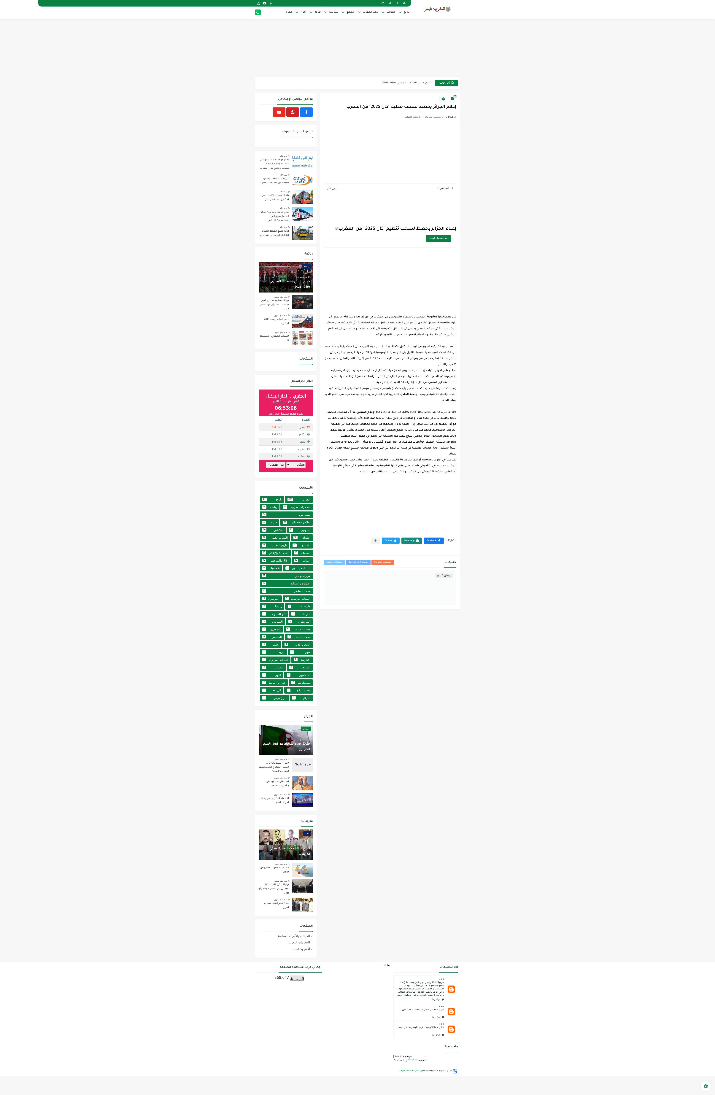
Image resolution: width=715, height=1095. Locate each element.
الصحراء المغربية (297, 507)
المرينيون (271, 598)
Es (390, 3)
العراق (301, 698)
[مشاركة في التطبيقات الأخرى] (375, 541)
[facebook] (271, 3)
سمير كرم (286, 514)
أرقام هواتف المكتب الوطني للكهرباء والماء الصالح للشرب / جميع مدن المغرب (275, 164)
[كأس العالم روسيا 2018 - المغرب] (302, 321)
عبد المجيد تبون (298, 568)
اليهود (272, 675)
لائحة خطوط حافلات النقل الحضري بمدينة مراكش (275, 197)
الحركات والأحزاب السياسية (293, 935)
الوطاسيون (274, 614)
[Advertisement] (357, 48)
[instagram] (258, 3)
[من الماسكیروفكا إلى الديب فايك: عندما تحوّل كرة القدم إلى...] (302, 302)
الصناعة (273, 667)
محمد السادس (286, 591)
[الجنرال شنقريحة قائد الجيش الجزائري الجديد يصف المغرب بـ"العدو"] (302, 765)
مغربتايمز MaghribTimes (411, 1071)
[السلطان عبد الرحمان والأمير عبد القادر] (302, 783)
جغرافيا (391, 12)
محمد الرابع (299, 690)
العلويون (300, 530)
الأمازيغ (301, 545)
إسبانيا (302, 560)
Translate (420, 1060)
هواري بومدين (286, 575)
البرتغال (301, 614)
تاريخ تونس (275, 698)
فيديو (270, 522)
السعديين (271, 629)
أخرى (303, 12)
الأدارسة (302, 659)
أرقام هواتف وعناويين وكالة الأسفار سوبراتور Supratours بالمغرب (275, 216)
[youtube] (264, 3)
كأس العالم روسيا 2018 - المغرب (411, 86)
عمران (288, 12)
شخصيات (271, 568)
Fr (397, 3)
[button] (434, 541)
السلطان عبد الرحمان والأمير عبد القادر (278, 784)
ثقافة (317, 12)
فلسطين (300, 606)
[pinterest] (292, 112)
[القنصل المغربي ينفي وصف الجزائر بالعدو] (302, 800)
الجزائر (299, 499)
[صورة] (302, 162)
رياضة (270, 507)
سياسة (333, 12)
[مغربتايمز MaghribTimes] (437, 9)
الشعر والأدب (298, 644)
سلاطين (273, 530)
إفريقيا (273, 652)
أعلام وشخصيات (297, 522)
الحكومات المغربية (299, 942)
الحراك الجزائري (275, 659)
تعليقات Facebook (358, 562)
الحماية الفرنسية (298, 598)
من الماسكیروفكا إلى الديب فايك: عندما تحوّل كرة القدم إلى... (275, 304)
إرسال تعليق (444, 575)
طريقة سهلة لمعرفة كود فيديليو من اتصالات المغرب (275, 181)
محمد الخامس (298, 629)
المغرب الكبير (275, 537)
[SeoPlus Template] (455, 1071)
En (404, 3)
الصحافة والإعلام (275, 552)
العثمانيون (299, 675)
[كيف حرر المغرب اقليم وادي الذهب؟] (302, 870)
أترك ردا (436, 999)
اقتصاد (302, 537)
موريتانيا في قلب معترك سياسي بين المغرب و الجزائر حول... (274, 888)
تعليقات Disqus (335, 562)
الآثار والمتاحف (275, 560)
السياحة (300, 667)
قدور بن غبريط (274, 682)
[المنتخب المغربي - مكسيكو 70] (302, 338)
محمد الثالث (300, 636)
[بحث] (258, 12)
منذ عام (283, 156)
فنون (301, 652)
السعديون (272, 636)
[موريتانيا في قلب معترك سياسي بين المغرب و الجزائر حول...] (302, 886)
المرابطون (300, 621)
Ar (383, 3)
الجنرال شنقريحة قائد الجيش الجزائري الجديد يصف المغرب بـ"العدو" (274, 767)
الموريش (273, 621)
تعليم (271, 644)
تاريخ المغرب (275, 545)
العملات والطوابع (286, 583)
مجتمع (351, 12)
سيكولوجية (301, 682)
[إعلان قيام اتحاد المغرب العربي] (302, 905)
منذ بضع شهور (300, 277)
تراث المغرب (370, 12)
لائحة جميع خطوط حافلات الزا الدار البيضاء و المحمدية (275, 233)
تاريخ (407, 12)
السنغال (303, 552)
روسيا (272, 606)
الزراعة (272, 690)
